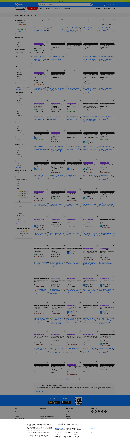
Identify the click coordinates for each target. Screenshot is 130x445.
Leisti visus (93, 428)
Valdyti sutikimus (93, 432)
